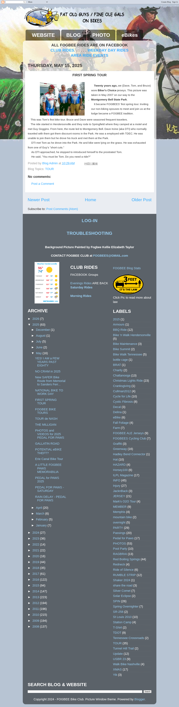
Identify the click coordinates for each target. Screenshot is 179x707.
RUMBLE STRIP (124, 575)
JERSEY (119, 496)
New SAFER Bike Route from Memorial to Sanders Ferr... (50, 381)
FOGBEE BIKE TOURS (45, 411)
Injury (116, 485)
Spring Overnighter (125, 606)
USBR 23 (119, 659)
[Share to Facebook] (93, 163)
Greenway (120, 449)
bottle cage (120, 359)
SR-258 (118, 612)
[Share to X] (91, 163)
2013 (36, 597)
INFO (116, 480)
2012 (36, 603)
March (40, 513)
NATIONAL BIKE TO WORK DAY (49, 392)
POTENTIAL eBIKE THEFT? (48, 451)
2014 (36, 591)
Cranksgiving (122, 386)
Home (90, 199)
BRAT (117, 365)
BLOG (73, 35)
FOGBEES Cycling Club (129, 438)
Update (118, 653)
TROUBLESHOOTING (89, 233)
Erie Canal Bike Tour (49, 459)
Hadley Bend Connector (129, 454)
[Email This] (85, 163)
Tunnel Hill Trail (123, 648)
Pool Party (120, 548)
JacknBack (120, 491)
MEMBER (120, 506)
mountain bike (122, 517)
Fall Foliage (121, 422)
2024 (36, 532)
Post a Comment (42, 183)
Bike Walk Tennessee (127, 354)
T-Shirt (117, 627)
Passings (119, 533)
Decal (117, 407)
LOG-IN (89, 220)
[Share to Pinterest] (96, 163)
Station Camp (122, 622)
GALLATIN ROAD (47, 443)
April (39, 507)
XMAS (117, 669)
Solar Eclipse (122, 596)
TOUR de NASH (46, 418)
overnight (119, 522)
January (42, 525)
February (42, 519)
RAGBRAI (120, 554)
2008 (36, 626)
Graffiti (117, 443)
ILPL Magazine (123, 475)
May (39, 353)
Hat (115, 459)
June (39, 347)
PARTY (118, 527)
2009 (36, 620)
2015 (36, 585)
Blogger (139, 699)
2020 (36, 556)
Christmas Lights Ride (128, 380)
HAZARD (119, 464)
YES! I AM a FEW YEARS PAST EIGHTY (47, 362)
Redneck (119, 564)
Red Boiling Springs (126, 559)
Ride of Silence (123, 569)
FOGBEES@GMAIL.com (110, 255)
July (39, 341)
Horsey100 (120, 470)
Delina (117, 412)
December (43, 329)
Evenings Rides (81, 283)
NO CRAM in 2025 (47, 371)
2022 (36, 544)
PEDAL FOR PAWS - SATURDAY (49, 489)
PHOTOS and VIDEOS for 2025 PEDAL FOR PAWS (49, 434)
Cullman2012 (122, 391)
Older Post (141, 199)
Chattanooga (121, 375)
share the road (122, 585)
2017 (36, 573)
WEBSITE (43, 35)
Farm (116, 428)
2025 (36, 324)
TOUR (49, 169)
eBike (117, 417)
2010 (36, 614)
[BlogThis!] (88, 163)
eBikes (130, 35)
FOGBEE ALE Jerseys (128, 433)
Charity (118, 370)
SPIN (116, 601)
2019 (36, 562)
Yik (115, 674)
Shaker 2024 (121, 580)
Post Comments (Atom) (62, 209)
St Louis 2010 (122, 617)
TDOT (117, 632)
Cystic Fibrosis (123, 401)
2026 (36, 318)
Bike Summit (121, 349)
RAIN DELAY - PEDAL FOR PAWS (50, 498)
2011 (36, 609)
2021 (36, 550)
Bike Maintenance (125, 344)
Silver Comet (121, 590)
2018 (36, 568)
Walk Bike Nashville (126, 664)
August (41, 335)
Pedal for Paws (123, 538)
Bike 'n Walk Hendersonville (132, 335)
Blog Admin (50, 163)
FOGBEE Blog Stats (127, 268)
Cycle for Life (122, 396)
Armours (118, 324)
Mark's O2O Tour (124, 501)
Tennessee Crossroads (128, 638)
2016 (36, 579)
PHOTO (101, 35)
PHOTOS (119, 543)
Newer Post (39, 199)
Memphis (119, 512)
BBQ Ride (120, 329)
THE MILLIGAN (45, 424)
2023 (36, 538)
